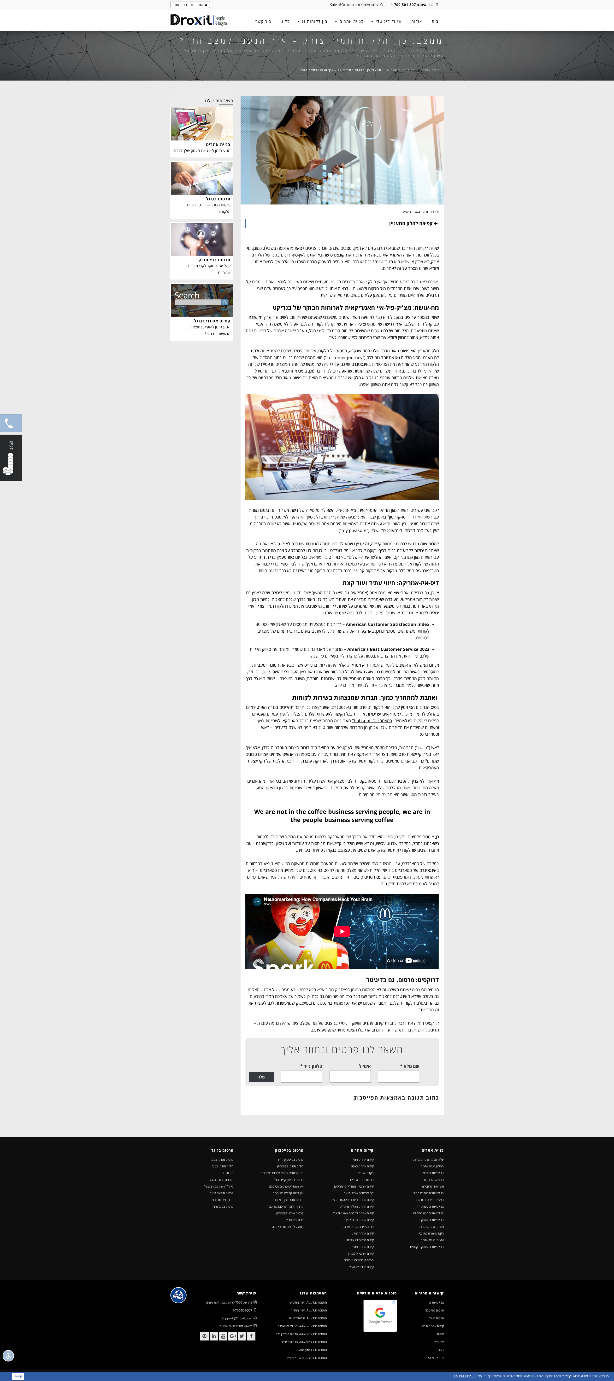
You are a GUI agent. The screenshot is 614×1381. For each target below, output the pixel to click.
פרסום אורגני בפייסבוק (289, 1213)
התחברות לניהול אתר (189, 4)
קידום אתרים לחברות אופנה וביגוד (353, 1213)
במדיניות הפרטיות (464, 1375)
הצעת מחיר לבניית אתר (429, 1200)
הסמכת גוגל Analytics (313, 1350)
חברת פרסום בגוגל (222, 1200)
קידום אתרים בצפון (362, 1166)
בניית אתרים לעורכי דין (430, 1206)
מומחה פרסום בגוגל (221, 1179)
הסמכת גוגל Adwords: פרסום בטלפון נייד (301, 1334)
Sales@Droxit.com (345, 4)
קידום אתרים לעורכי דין (360, 1220)
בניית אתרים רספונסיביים (428, 1213)
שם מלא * (409, 1066)
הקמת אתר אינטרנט (431, 1233)
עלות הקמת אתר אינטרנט (428, 1159)
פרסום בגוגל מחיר (222, 1206)
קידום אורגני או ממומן (361, 1253)
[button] (9, 423)
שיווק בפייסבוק (294, 1220)
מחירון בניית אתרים (432, 1166)
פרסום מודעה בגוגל (221, 1193)
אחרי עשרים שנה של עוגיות (377, 371)
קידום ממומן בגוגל (222, 1166)
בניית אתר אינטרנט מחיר (428, 1193)
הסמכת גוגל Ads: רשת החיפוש (308, 1302)
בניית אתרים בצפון (433, 1173)
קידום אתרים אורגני (432, 1326)
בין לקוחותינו (315, 21)
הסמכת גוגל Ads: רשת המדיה (309, 1310)
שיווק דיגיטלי (389, 21)
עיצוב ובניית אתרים (432, 1240)
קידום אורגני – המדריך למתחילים (354, 1186)
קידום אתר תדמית (363, 1233)
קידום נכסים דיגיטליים (360, 1240)
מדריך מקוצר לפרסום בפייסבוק (285, 1206)
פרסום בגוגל (436, 1318)
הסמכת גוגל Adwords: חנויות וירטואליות (302, 1326)
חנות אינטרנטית (434, 1179)
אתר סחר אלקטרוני (432, 1186)
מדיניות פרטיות (434, 1358)
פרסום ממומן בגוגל (222, 1159)
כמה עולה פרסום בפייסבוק (287, 1226)
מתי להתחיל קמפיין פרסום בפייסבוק (282, 1173)
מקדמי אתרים (365, 1173)
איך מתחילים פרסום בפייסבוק (285, 1186)
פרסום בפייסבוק (434, 1310)
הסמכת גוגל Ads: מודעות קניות (308, 1318)
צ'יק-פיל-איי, (346, 510)
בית (435, 21)
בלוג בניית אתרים (401, 70)
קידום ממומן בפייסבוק (290, 1166)
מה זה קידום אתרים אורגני (358, 1226)
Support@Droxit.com (237, 1318)
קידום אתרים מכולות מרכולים (356, 1206)
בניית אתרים (430, 70)
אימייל (365, 1066)
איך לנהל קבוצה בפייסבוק (288, 1193)
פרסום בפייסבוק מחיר (290, 1159)
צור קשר (263, 21)
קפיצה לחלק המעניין (411, 223)
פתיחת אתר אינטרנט (431, 1226)
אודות (416, 21)
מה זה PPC (226, 1173)
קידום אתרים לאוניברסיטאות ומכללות (352, 1200)
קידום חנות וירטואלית (361, 1267)
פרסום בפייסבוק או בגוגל (288, 1179)
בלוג (285, 21)
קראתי (18, 1376)
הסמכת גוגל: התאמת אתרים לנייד (307, 1358)
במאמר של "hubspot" (372, 720)
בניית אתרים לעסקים (431, 1220)
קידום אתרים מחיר (363, 1159)
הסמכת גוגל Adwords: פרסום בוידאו (304, 1342)
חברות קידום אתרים (362, 1179)
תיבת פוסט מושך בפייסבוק (287, 1200)
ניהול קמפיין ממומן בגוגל (218, 1186)
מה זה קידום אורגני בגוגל (359, 1193)
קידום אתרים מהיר (363, 1247)
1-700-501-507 (403, 4)
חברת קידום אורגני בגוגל (359, 1260)
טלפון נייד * (311, 1066)
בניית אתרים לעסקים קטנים (427, 1247)
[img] (199, 20)
